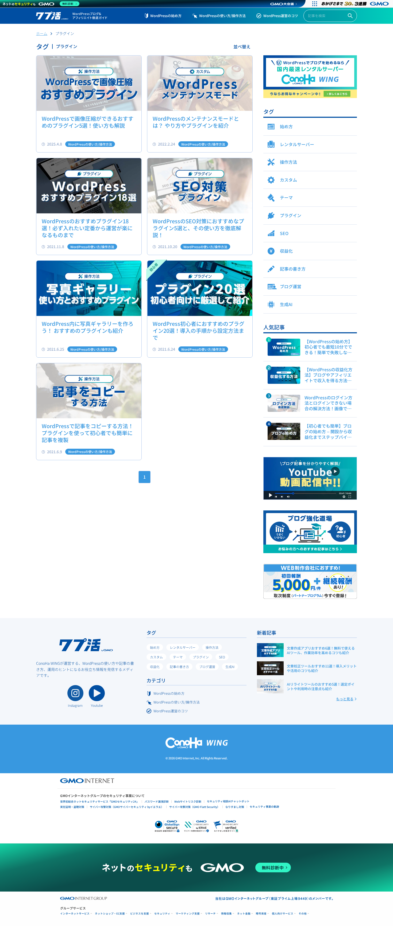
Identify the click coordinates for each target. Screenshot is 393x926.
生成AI (229, 666)
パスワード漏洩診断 (157, 801)
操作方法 (212, 647)
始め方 (155, 647)
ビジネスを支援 (139, 913)
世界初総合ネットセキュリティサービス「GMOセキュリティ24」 (99, 801)
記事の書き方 (179, 666)
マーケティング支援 (188, 913)
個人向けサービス (282, 913)
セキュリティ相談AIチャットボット (228, 801)
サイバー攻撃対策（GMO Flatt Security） (194, 807)
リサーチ (210, 913)
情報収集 (226, 913)
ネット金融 (244, 913)
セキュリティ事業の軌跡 (264, 806)
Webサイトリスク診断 (187, 801)
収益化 (155, 666)
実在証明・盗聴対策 (72, 807)
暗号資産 (261, 913)
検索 (350, 16)
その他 (303, 913)
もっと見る (344, 698)
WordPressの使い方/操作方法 (222, 15)
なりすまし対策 (234, 807)
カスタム (156, 657)
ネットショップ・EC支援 (110, 913)
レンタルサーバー (182, 647)
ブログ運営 (207, 666)
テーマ (178, 657)
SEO (222, 657)
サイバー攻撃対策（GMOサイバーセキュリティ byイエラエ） (127, 807)
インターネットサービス (75, 913)
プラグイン (201, 657)
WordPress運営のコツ (280, 15)
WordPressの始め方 (166, 15)
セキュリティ (162, 913)
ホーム (41, 33)
